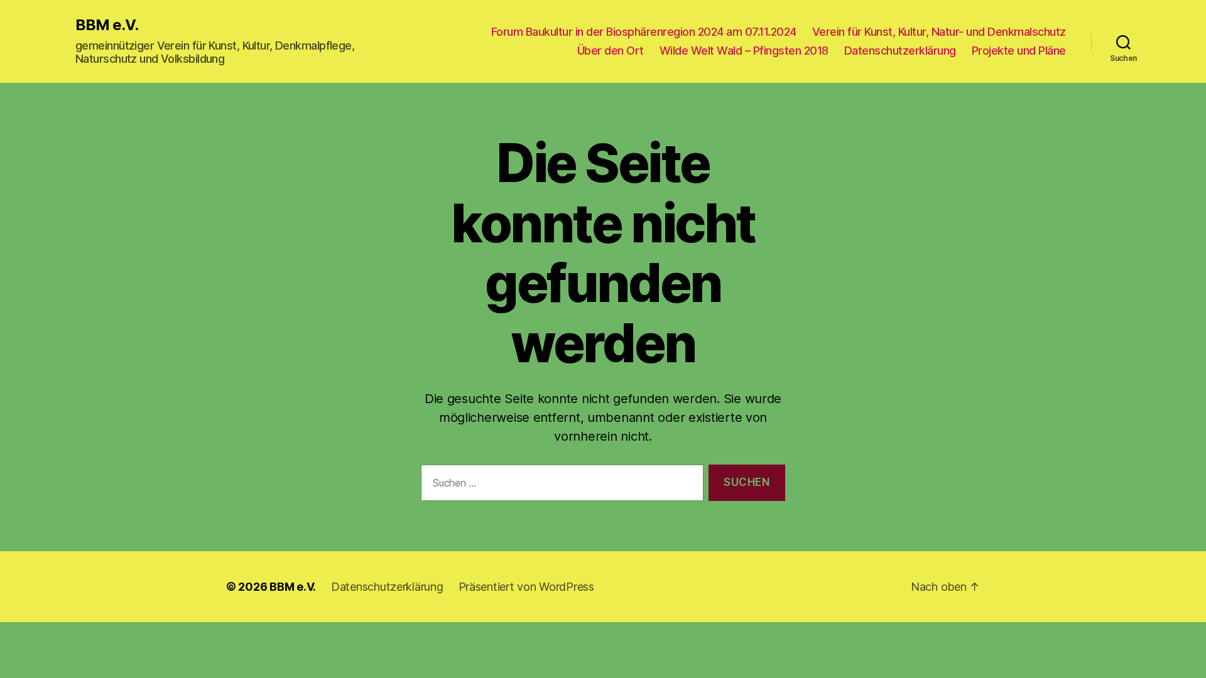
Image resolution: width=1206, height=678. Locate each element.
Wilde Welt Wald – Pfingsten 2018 (744, 50)
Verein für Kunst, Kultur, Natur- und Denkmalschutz (939, 31)
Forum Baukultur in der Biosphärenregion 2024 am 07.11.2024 (643, 31)
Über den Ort (610, 50)
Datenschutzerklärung (900, 50)
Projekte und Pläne (1019, 50)
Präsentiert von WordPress (526, 586)
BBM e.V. (106, 25)
